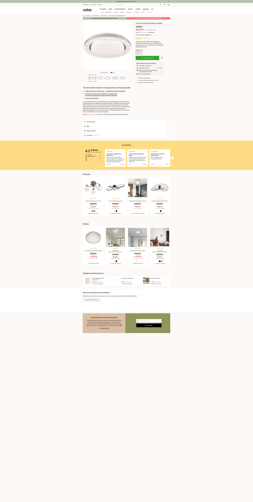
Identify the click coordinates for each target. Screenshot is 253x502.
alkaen (145, 35)
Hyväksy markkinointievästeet (91, 300)
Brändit (122, 12)
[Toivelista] (164, 4)
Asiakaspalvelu (86, 4)
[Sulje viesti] (169, 1)
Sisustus (130, 9)
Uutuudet (116, 12)
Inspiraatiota (109, 12)
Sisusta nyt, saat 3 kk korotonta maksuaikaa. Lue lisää (148, 18)
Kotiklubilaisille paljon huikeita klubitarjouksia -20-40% (105, 18)
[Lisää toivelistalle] (162, 58)
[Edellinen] (85, 45)
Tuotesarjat (129, 12)
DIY (152, 9)
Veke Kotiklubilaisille (143, 32)
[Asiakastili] (160, 4)
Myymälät (99, 4)
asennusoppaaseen (92, 114)
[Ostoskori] (168, 4)
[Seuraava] (129, 45)
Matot (110, 9)
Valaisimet (146, 9)
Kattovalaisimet (95, 15)
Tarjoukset (149, 12)
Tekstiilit (137, 9)
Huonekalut (103, 9)
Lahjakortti (136, 12)
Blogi (102, 12)
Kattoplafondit (104, 15)
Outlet (143, 12)
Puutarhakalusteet (120, 9)
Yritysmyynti (93, 4)
